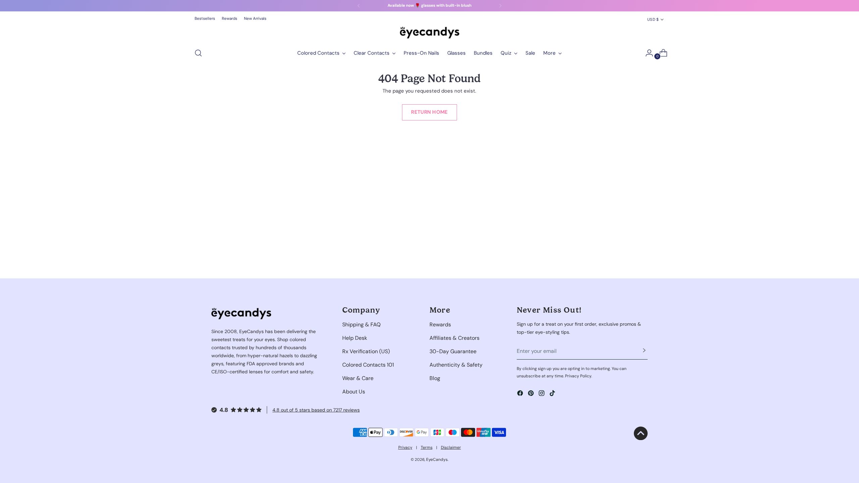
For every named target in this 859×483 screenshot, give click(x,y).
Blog (435, 378)
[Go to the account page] (646, 53)
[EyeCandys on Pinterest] (531, 394)
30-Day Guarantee (453, 351)
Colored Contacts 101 (368, 364)
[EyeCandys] (429, 32)
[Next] (500, 5)
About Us (353, 391)
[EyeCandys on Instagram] (542, 394)
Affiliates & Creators (454, 337)
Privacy (405, 447)
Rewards (440, 324)
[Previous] (358, 5)
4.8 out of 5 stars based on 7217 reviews (316, 410)
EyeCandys (437, 459)
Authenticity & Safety (456, 364)
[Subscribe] (644, 351)
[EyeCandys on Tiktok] (553, 394)
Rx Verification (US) (366, 351)
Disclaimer (451, 447)
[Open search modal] (198, 53)
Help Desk (354, 337)
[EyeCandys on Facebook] (521, 394)
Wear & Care (357, 378)
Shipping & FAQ (361, 324)
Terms (427, 447)
